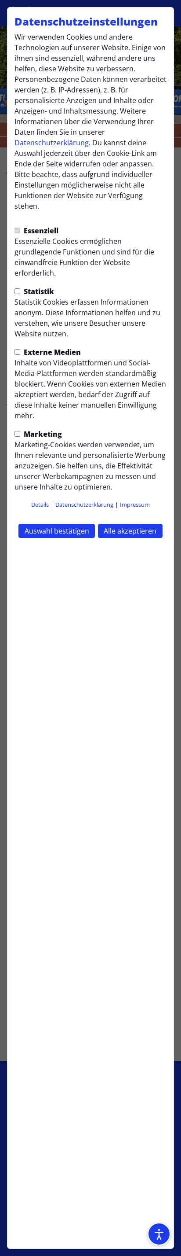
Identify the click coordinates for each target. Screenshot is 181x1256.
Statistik (38, 291)
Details (40, 504)
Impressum (135, 504)
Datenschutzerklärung (51, 142)
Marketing (42, 434)
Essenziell (40, 231)
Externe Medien (51, 352)
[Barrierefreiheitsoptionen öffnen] (159, 1234)
